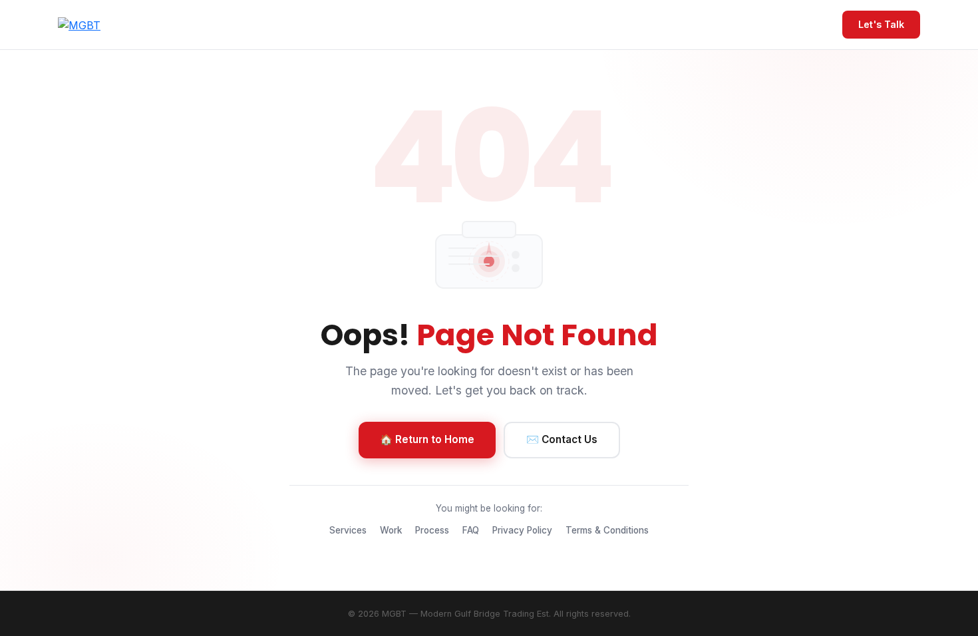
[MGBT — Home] (79, 24)
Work (391, 530)
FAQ (470, 530)
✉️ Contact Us (561, 439)
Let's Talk (881, 24)
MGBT (394, 614)
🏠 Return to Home (427, 439)
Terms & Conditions (607, 530)
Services (348, 530)
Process (432, 530)
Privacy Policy (522, 530)
